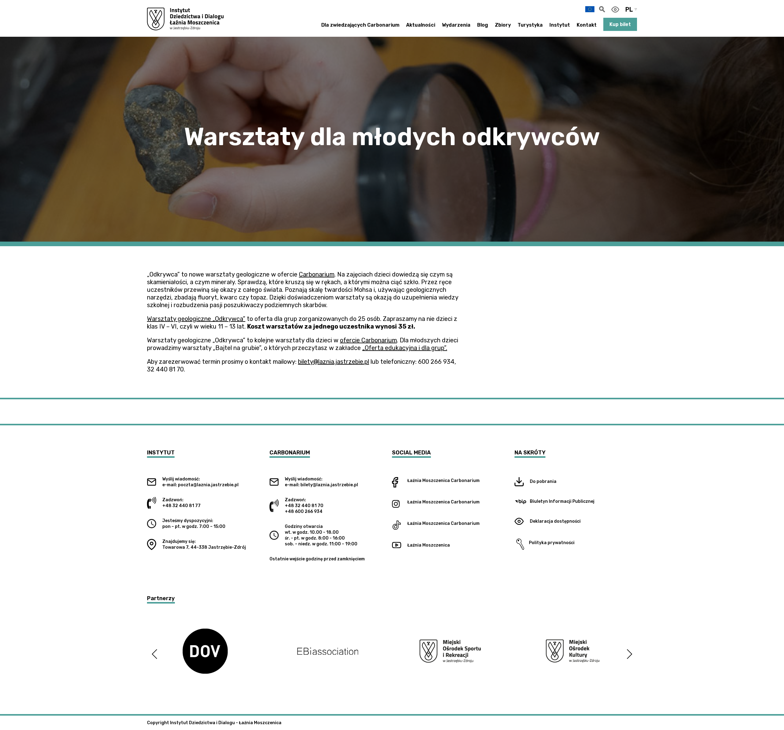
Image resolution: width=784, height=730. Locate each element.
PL (629, 9)
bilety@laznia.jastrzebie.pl (333, 361)
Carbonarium (316, 274)
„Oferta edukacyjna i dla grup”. (404, 348)
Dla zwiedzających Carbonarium (360, 25)
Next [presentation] (629, 654)
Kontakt (587, 25)
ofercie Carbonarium (368, 340)
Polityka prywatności (550, 542)
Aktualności (420, 25)
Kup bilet (620, 24)
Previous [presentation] (154, 654)
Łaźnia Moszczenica (428, 480)
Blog (482, 25)
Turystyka (530, 25)
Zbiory (503, 25)
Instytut (559, 25)
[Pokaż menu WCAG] (615, 9)
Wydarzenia (456, 25)
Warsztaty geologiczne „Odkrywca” (196, 318)
